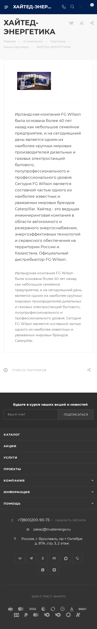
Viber (77, 558)
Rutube (54, 558)
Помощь (12, 503)
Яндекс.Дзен (54, 570)
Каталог (12, 434)
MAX (66, 558)
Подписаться (76, 414)
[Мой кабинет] (81, 7)
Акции (10, 446)
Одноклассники (43, 558)
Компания (14, 480)
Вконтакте (20, 558)
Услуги (10, 457)
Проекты (12, 469)
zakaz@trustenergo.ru (52, 529)
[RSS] (81, 23)
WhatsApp (43, 570)
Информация (17, 492)
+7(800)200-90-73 (34, 520)
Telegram (31, 558)
